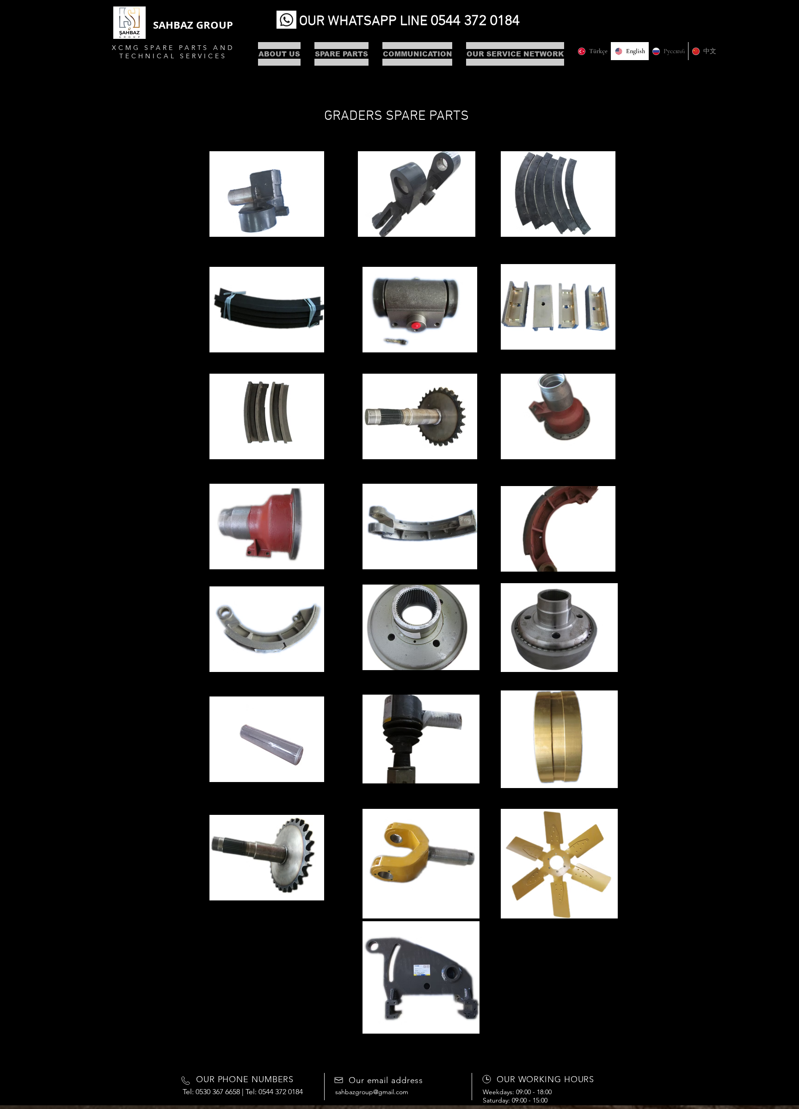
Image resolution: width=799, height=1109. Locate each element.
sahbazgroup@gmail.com (371, 1092)
